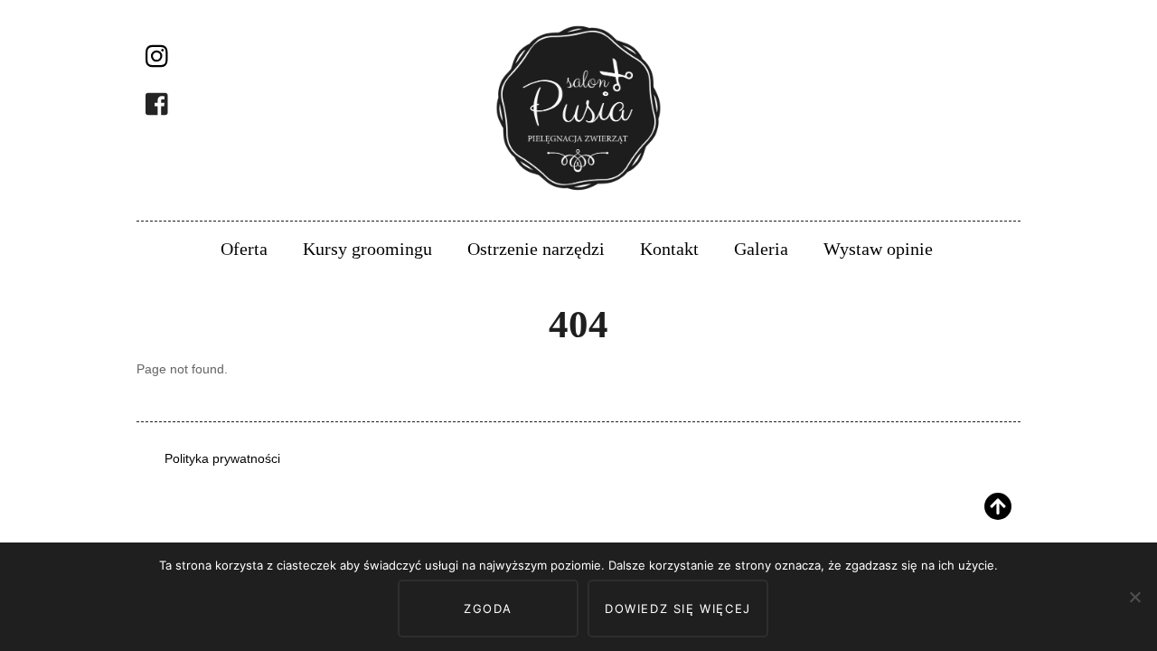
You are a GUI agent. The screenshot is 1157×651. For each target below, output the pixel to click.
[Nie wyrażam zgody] (1134, 597)
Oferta (244, 249)
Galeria (761, 249)
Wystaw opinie (878, 249)
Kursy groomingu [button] (367, 249)
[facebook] (158, 105)
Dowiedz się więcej (678, 608)
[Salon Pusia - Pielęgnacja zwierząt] (578, 192)
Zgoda (488, 608)
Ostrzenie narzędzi (536, 249)
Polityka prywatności (222, 458)
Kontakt (669, 249)
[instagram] (158, 57)
